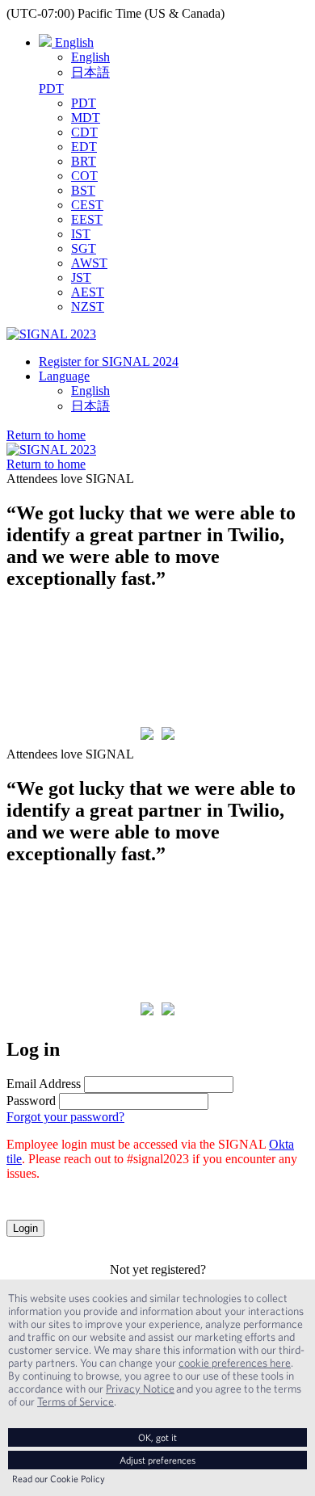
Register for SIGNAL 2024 (108, 361)
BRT (83, 161)
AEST (87, 292)
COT (84, 176)
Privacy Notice (140, 1388)
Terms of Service (75, 1401)
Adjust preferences (157, 1460)
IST (80, 234)
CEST (87, 205)
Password (31, 1100)
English (90, 57)
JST (81, 277)
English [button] (73, 42)
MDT (85, 117)
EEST (87, 219)
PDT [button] (51, 88)
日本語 (90, 72)
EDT (84, 146)
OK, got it (157, 1437)
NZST (87, 306)
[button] (46, 435)
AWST (89, 263)
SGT (83, 248)
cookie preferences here (234, 1362)
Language (64, 376)
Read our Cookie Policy (58, 1478)
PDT (83, 103)
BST (83, 190)
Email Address (43, 1083)
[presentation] (147, 735)
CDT (84, 132)
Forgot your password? (65, 1117)
